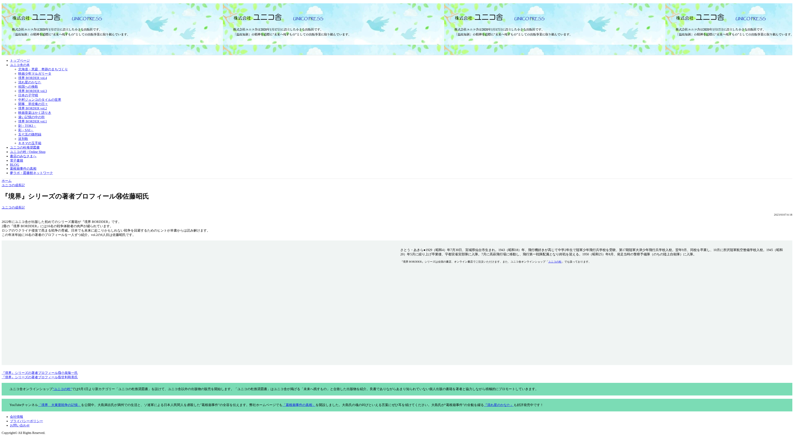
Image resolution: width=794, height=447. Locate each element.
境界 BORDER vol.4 (32, 78)
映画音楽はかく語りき (34, 112)
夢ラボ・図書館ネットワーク (31, 173)
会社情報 (16, 416)
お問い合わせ (20, 425)
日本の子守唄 (28, 95)
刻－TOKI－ (27, 125)
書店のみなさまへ (23, 156)
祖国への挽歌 (28, 86)
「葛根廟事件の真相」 (299, 405)
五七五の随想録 (29, 134)
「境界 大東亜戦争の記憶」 (59, 405)
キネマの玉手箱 (29, 143)
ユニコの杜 (555, 261)
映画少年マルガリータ (34, 73)
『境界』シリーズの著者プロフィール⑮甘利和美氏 (40, 377)
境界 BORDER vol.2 (32, 108)
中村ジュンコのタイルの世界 (39, 99)
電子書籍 (16, 160)
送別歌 (23, 139)
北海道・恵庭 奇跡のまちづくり (43, 69)
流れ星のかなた (29, 82)
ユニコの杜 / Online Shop (27, 152)
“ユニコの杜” (62, 389)
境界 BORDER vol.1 (32, 121)
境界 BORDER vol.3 (32, 91)
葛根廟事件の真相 (23, 168)
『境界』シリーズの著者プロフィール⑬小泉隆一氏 (40, 373)
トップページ (20, 60)
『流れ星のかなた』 (499, 405)
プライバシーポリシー (26, 421)
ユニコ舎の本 (20, 65)
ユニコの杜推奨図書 (25, 147)
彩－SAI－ (25, 130)
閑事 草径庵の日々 (33, 104)
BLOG (14, 164)
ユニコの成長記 (13, 207)
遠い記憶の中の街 (31, 117)
